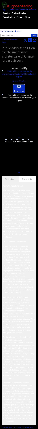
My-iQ (18, 31)
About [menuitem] (27, 17)
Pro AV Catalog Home (7, 31)
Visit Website (20, 81)
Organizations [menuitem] (9, 17)
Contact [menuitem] (19, 17)
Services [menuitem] (6, 13)
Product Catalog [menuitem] (19, 13)
